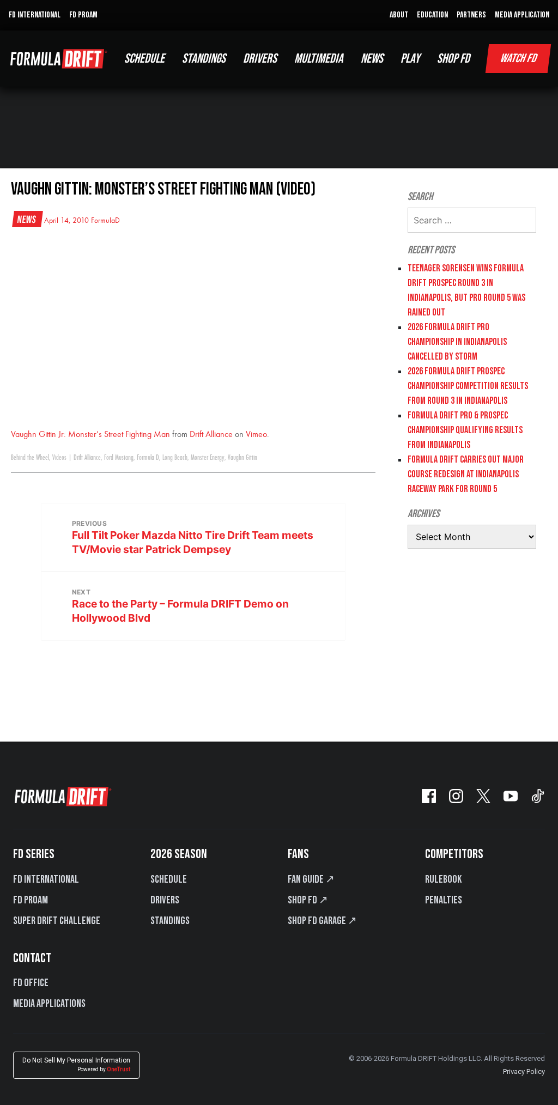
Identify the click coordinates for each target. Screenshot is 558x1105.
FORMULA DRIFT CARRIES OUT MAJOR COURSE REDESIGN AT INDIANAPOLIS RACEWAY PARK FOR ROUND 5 (466, 474)
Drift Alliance (211, 434)
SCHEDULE (144, 58)
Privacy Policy (524, 1071)
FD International (46, 879)
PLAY (410, 58)
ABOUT (399, 15)
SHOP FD (453, 58)
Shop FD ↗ (308, 900)
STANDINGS (204, 58)
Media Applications (49, 1003)
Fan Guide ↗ (311, 879)
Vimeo (256, 434)
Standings (170, 920)
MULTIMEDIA (318, 58)
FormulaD (105, 220)
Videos (59, 458)
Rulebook (443, 879)
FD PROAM (83, 15)
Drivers (164, 900)
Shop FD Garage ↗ (322, 920)
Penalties (443, 900)
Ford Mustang (119, 458)
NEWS (372, 58)
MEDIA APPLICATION (522, 15)
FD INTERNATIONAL (34, 15)
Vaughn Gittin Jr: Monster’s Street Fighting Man (90, 434)
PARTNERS (471, 15)
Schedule (168, 879)
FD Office (30, 982)
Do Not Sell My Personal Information (76, 1064)
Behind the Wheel (30, 458)
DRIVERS (260, 58)
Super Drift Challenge (56, 920)
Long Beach (174, 458)
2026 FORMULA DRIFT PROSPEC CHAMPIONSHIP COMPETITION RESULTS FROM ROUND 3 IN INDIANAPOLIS (468, 386)
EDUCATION (432, 15)
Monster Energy (208, 458)
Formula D (148, 458)
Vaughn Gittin (242, 458)
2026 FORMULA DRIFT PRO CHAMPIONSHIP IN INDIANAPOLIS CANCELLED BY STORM (457, 341)
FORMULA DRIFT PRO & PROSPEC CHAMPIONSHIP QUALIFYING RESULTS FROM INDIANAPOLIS (465, 430)
